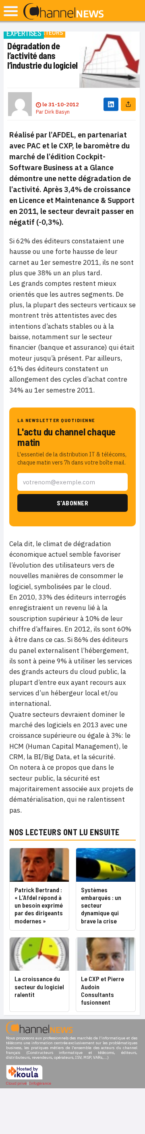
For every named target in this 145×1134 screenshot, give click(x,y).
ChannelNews (63, 11)
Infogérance (40, 1083)
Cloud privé (16, 1083)
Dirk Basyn (57, 111)
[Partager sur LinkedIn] (111, 104)
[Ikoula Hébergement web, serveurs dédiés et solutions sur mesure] (24, 1078)
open (11, 11)
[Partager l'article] (128, 104)
